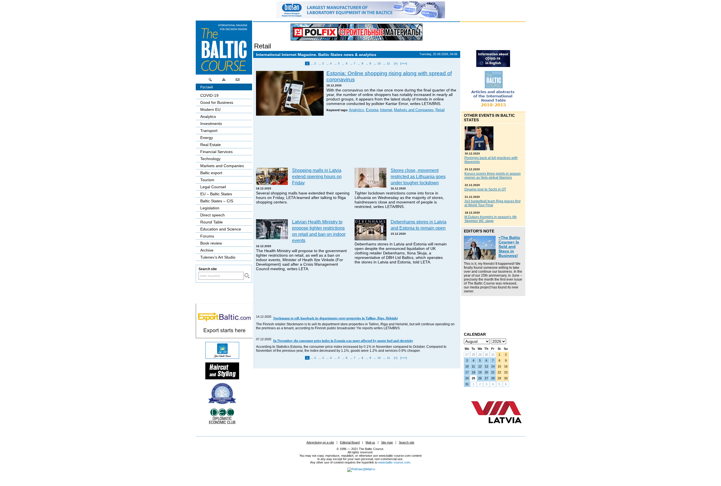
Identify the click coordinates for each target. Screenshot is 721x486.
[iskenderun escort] (222, 378)
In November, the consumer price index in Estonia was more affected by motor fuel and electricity (343, 341)
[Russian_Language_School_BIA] (222, 402)
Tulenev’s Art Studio (217, 257)
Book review (211, 243)
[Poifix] (356, 32)
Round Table (211, 222)
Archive (206, 250)
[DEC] (222, 423)
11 (388, 63)
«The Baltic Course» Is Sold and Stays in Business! (509, 246)
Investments (211, 123)
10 (379, 63)
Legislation (209, 208)
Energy (206, 137)
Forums (207, 236)
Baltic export (211, 173)
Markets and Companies (414, 110)
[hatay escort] (224, 337)
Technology (210, 158)
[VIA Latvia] (496, 428)
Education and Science (220, 229)
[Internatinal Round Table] (493, 108)
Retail (262, 46)
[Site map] (223, 81)
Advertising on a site (320, 442)
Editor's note (479, 231)
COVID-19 (209, 95)
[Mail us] (237, 81)
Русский (206, 87)
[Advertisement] (356, 142)
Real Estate (210, 144)
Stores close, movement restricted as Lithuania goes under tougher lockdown (418, 176)
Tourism (207, 180)
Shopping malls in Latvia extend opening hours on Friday (317, 176)
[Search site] (210, 81)
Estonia (372, 110)
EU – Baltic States (216, 194)
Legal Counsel (213, 187)
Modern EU (210, 109)
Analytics (356, 110)
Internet (386, 110)
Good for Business (216, 102)
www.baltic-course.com (394, 462)
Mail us (370, 442)
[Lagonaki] (222, 357)
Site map (387, 442)
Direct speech (212, 215)
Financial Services (216, 151)
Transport (208, 130)
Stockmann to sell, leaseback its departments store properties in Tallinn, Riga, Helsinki (335, 318)
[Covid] (493, 65)
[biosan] (360, 17)
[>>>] (403, 63)
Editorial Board (350, 442)
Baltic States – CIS (216, 201)
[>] (395, 63)
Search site (406, 442)
